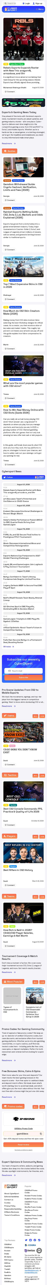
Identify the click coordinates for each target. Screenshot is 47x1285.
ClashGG (7, 1266)
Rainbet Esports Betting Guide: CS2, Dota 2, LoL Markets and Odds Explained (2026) (23, 214)
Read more (7, 143)
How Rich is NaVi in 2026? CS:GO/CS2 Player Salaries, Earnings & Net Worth (18, 933)
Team (12, 926)
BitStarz (7, 1278)
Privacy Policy (9, 1206)
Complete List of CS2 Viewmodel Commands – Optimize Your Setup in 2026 (33, 1012)
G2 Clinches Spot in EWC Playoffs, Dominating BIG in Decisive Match (18, 607)
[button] (35, 716)
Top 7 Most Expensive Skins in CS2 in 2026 (22, 285)
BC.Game (7, 1257)
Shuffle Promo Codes (33, 1207)
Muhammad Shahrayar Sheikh (14, 88)
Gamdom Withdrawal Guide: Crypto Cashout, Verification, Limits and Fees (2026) (19, 187)
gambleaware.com (32, 1270)
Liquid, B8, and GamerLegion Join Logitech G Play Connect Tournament (23, 565)
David (5, 760)
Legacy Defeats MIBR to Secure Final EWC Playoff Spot (22, 586)
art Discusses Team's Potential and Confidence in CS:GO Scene (19, 500)
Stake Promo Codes (32, 1230)
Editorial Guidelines (11, 1197)
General (7, 181)
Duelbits (7, 1272)
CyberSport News (17, 64)
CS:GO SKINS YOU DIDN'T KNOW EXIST (20, 751)
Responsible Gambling (12, 1209)
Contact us (8, 1200)
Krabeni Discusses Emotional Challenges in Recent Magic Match (22, 512)
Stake (6, 1254)
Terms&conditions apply (24, 1150)
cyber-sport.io (30, 1279)
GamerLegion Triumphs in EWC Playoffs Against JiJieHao (21, 620)
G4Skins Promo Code (23, 1128)
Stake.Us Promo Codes (31, 1234)
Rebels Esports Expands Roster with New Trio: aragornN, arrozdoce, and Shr (21, 70)
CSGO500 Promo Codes (31, 1203)
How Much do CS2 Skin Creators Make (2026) (21, 312)
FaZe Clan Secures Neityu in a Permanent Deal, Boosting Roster (22, 641)
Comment (11, 92)
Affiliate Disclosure (11, 1212)
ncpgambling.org (31, 1272)
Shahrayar (7, 295)
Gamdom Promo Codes (33, 1224)
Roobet (7, 1251)
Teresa (6, 394)
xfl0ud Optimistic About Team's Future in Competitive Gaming (22, 628)
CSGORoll (7, 1244)
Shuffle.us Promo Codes (31, 1211)
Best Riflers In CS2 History (18, 870)
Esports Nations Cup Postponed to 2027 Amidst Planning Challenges (21, 557)
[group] (23, 102)
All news (7, 646)
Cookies (7, 1203)
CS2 (5, 64)
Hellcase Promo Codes (33, 1215)
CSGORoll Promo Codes (31, 1191)
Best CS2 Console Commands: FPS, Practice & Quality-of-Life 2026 (22, 810)
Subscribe (23, 677)
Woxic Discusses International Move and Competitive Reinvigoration (21, 544)
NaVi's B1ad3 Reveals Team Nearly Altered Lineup (22, 599)
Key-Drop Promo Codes (31, 1219)
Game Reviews (18, 181)
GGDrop (7, 1263)
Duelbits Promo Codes (33, 1199)
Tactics (13, 805)
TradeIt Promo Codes (33, 1227)
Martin (5, 345)
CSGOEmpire (9, 1247)
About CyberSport (11, 1193)
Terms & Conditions (12, 1215)
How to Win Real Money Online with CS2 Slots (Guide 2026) (23, 411)
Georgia (6, 196)
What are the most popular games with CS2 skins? (23, 384)
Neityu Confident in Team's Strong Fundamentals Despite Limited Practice (21, 578)
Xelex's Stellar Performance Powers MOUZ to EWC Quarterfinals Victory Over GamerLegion (22, 522)
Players (13, 866)
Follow (10, 477)
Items (12, 746)
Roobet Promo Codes (33, 1196)
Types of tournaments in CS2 (10, 1009)
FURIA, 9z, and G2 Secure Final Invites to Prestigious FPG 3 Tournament (21, 535)
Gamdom (7, 1275)
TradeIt (7, 1269)
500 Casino (8, 1260)
